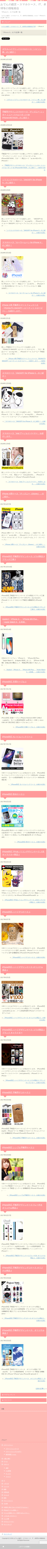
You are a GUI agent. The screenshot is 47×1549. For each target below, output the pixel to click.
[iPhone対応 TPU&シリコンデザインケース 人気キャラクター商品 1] (12, 886)
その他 (6, 1503)
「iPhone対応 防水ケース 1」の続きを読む (30, 842)
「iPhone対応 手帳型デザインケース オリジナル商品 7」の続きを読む (24, 1380)
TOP (18, 26)
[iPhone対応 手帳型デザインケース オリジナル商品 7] (12, 1365)
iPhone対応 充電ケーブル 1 (14, 682)
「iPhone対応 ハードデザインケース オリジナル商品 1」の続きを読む (24, 1019)
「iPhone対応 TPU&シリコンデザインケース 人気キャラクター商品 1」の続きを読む (24, 901)
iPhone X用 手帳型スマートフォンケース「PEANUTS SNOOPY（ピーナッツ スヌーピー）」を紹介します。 (22, 308)
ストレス (6, 1495)
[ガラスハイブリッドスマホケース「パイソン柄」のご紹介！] (12, 84)
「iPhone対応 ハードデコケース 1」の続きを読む (28, 957)
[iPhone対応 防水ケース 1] (12, 826)
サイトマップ (8, 1524)
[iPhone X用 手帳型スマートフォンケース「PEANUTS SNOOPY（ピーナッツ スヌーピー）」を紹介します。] (12, 342)
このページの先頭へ (24, 1546)
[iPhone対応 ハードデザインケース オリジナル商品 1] (12, 1002)
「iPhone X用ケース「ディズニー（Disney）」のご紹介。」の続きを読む (24, 545)
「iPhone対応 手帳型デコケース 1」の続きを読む (28, 1138)
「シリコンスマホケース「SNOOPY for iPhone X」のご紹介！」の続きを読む (25, 231)
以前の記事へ (40, 1388)
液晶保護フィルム (11, 1454)
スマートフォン (8, 1445)
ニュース (6, 1486)
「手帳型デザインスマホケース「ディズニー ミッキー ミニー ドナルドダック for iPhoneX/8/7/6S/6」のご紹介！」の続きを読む (23, 167)
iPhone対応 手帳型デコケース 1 (16, 1092)
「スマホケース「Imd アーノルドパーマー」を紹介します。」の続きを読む (26, 483)
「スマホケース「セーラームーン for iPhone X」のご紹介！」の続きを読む (26, 294)
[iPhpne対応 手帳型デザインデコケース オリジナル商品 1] (12, 1302)
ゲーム (6, 1461)
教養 (5, 1489)
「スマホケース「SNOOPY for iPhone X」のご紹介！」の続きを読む (24, 422)
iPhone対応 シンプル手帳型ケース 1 (18, 1147)
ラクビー (8, 1476)
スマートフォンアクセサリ (13, 1451)
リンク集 (6, 1518)
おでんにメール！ (9, 1521)
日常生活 (6, 1492)
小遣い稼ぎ (7, 1458)
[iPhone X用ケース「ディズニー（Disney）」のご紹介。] (12, 528)
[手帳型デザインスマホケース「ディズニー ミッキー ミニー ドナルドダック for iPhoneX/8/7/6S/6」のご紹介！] (12, 149)
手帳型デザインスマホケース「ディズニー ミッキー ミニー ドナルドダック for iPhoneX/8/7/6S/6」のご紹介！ (23, 115)
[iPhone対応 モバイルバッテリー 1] (12, 768)
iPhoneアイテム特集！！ (11, 1510)
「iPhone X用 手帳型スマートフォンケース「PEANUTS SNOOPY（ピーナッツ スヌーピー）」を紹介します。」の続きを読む (23, 361)
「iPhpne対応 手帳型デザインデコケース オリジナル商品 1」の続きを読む (24, 1319)
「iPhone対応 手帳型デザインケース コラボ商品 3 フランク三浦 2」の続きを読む (24, 608)
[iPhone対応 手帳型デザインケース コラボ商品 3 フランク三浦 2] (12, 591)
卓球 (7, 1468)
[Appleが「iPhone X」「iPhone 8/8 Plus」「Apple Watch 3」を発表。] (7, 654)
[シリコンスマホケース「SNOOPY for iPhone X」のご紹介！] (12, 214)
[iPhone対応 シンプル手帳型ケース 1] (12, 1179)
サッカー (8, 1474)
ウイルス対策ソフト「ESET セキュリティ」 (17, 1513)
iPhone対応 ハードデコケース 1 (16, 912)
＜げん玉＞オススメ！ (10, 1516)
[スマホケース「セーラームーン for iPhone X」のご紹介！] (12, 277)
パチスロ (6, 1483)
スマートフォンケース (12, 1449)
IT (4, 1481)
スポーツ (6, 1464)
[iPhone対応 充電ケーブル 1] (12, 713)
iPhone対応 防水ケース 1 (13, 794)
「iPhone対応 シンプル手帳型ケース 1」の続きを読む (26, 1195)
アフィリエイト (8, 1501)
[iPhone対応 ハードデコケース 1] (12, 944)
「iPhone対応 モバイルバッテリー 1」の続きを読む (27, 784)
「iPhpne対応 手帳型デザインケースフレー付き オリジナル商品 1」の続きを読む (25, 1257)
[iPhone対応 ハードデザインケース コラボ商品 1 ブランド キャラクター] (12, 1064)
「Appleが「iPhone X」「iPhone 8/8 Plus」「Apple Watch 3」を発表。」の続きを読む (25, 671)
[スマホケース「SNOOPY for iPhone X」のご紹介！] (12, 407)
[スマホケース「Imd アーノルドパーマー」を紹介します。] (12, 468)
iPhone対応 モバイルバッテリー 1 (17, 737)
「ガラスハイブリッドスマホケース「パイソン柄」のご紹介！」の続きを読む (25, 101)
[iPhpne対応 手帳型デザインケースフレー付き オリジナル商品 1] (12, 1239)
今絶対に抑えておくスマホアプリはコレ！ (16, 1507)
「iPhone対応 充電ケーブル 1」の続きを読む (29, 727)
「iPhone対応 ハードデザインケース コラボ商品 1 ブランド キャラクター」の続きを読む (24, 1081)
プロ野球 (8, 1471)
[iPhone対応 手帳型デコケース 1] (12, 1124)
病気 (5, 1498)
